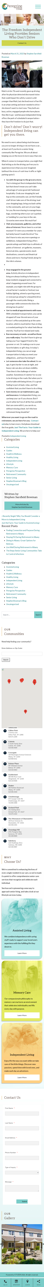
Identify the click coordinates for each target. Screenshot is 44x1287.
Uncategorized (12, 484)
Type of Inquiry (11, 1167)
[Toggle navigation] (38, 7)
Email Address (11, 1138)
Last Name (9, 1123)
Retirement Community (16, 474)
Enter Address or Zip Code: (12, 648)
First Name (10, 1108)
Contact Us (22, 43)
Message (9, 1182)
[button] (34, 683)
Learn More (22, 953)
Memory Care (12, 467)
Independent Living (18, 436)
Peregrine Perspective (15, 471)
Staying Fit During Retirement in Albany (22, 537)
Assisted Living (12, 447)
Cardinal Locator (12, 727)
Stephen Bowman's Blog (16, 481)
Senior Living (11, 477)
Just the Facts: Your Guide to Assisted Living (20, 523)
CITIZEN (17, 1275)
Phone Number (11, 1152)
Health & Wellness (14, 454)
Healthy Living (12, 457)
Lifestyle (10, 464)
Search (5, 660)
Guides (9, 450)
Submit (24, 1201)
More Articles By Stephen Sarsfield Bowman (22, 505)
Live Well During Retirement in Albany (22, 547)
